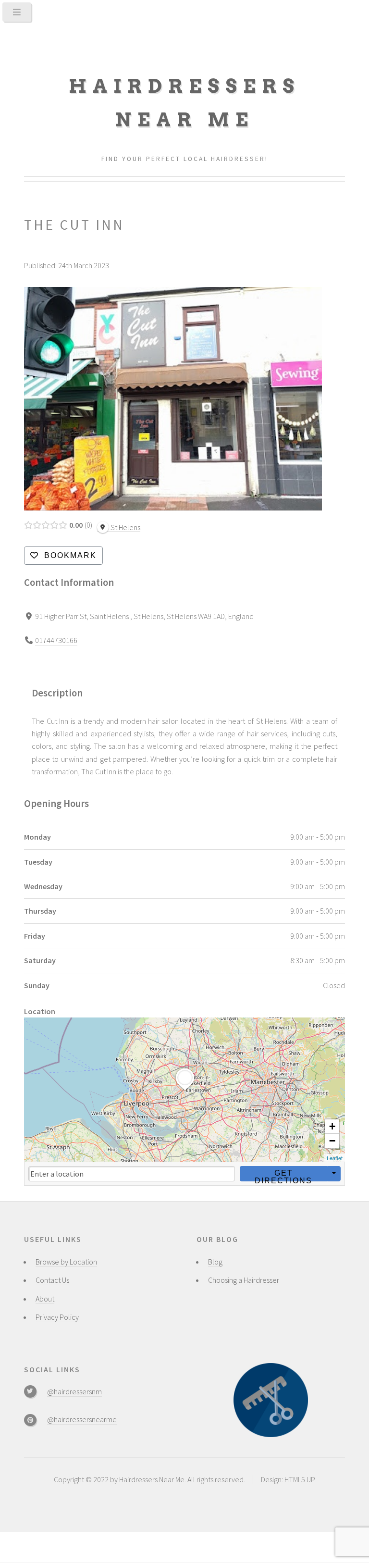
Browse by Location (66, 1261)
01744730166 (56, 640)
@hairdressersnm (74, 1391)
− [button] (332, 1141)
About (45, 1298)
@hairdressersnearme (82, 1419)
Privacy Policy (57, 1317)
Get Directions (283, 1175)
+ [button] (332, 1126)
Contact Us (52, 1280)
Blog (215, 1261)
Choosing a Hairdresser (243, 1280)
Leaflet (335, 1158)
